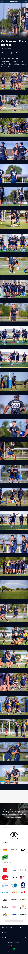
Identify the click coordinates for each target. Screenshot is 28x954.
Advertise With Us (20, 945)
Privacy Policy (17, 942)
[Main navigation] (2, 1)
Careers (5, 945)
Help (9, 945)
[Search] (26, 1)
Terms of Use (10, 942)
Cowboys (4, 33)
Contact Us (13, 945)
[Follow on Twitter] (23, 927)
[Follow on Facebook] (20, 927)
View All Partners (14, 921)
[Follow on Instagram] (25, 927)
